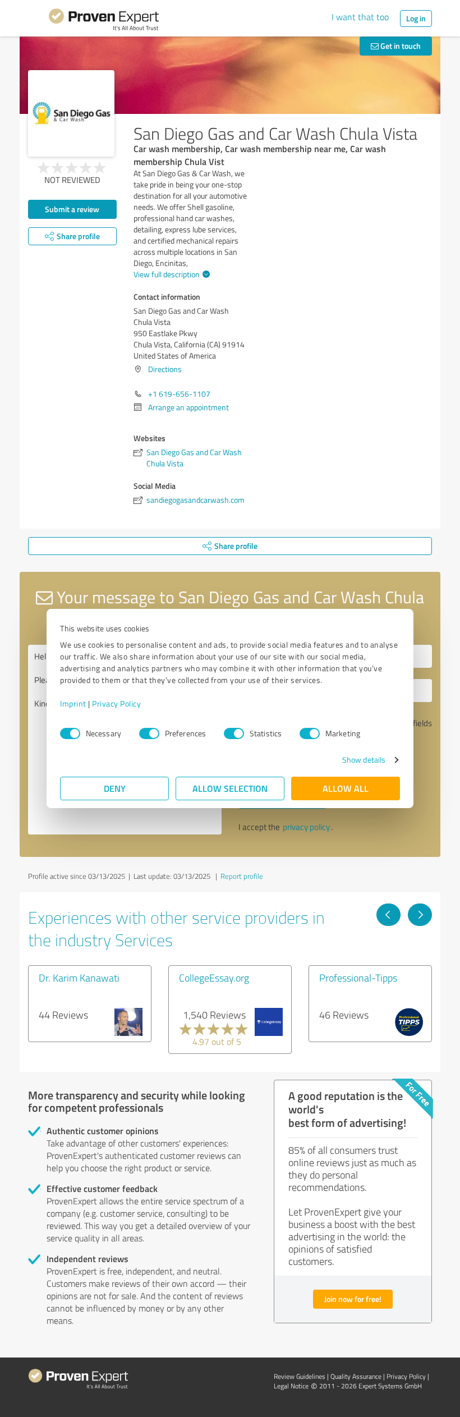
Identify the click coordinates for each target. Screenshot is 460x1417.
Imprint (73, 703)
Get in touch (400, 45)
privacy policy (306, 827)
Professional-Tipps (358, 977)
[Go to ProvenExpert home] (104, 21)
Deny (115, 788)
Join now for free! (352, 1299)
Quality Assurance (355, 1376)
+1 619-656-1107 (179, 393)
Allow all (346, 788)
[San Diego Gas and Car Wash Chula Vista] (71, 113)
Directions (165, 369)
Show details (363, 759)
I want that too (360, 17)
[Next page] (420, 915)
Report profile (241, 876)
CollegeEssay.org (214, 977)
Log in (416, 18)
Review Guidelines (299, 1376)
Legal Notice (291, 1386)
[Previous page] (388, 915)
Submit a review (72, 209)
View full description (167, 274)
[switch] (149, 733)
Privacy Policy (116, 703)
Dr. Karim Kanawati (79, 977)
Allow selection (230, 788)
